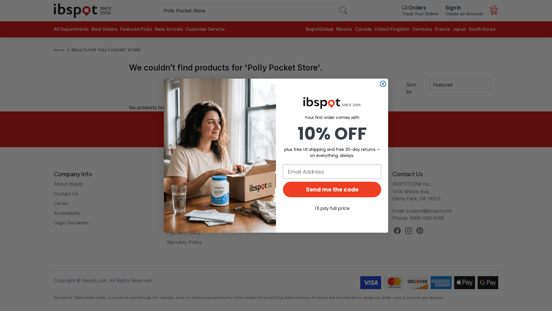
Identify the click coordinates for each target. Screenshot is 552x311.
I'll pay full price (332, 208)
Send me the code (332, 189)
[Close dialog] (383, 84)
